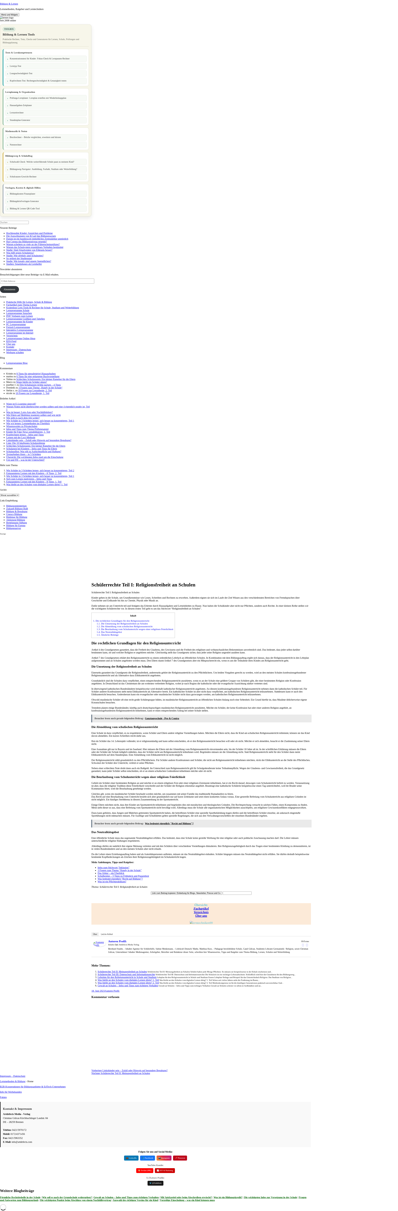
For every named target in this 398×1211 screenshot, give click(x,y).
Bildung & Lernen (9, 3)
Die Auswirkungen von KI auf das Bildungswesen (31, 236)
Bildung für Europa (15, 525)
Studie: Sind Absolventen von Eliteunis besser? (29, 250)
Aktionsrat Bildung (15, 520)
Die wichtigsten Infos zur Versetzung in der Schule (270, 1197)
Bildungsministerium (16, 506)
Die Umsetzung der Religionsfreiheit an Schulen (122, 623)
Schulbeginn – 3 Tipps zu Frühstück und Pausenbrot (123, 876)
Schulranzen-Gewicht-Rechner (23, 176)
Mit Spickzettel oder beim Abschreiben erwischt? (186, 1197)
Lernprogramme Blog (17, 363)
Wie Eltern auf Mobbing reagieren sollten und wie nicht (33, 415)
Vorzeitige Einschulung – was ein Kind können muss (187, 1200)
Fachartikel (201, 908)
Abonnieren (9, 289)
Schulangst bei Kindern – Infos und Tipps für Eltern (31, 448)
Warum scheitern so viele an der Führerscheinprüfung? (33, 244)
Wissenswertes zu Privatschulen (21, 426)
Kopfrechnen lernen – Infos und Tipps (25, 434)
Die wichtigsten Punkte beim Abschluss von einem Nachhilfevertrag (75, 1200)
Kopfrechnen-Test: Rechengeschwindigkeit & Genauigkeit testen (38, 81)
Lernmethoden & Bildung (12, 1081)
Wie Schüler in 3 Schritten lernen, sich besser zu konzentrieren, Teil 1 (40, 420)
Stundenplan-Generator (20, 120)
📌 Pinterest (180, 1158)
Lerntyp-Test (15, 66)
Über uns (10, 344)
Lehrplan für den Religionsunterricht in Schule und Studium (127, 977)
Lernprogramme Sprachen (19, 313)
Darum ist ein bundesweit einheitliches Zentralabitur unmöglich (37, 238)
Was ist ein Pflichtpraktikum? (112, 881)
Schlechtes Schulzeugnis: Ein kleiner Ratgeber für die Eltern (45, 379)
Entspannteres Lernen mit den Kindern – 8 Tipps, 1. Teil (33, 481)
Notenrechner (16, 145)
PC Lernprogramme (16, 324)
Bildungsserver (13, 528)
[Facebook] (303, 945)
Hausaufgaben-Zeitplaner (21, 105)
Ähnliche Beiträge (108, 634)
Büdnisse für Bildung (16, 517)
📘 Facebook (147, 1158)
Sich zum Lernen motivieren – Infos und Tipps (29, 479)
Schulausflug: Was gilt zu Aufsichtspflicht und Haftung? (33, 451)
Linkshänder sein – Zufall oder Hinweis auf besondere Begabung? (38, 440)
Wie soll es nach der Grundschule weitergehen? (67, 1197)
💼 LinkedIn (131, 1158)
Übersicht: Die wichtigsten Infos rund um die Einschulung (34, 457)
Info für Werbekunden (11, 1092)
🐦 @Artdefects (155, 1183)
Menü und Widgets (9, 15)
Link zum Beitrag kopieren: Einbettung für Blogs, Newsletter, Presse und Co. (186, 893)
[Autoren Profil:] (99, 945)
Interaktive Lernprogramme (19, 330)
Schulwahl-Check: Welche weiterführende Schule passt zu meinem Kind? (42, 162)
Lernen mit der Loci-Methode (20, 437)
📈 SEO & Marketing (165, 1170)
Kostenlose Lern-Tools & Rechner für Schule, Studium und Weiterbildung (42, 307)
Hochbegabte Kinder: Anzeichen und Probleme (29, 233)
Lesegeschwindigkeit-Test (21, 73)
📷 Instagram (164, 1158)
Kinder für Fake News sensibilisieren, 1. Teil (28, 432)
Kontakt (10, 347)
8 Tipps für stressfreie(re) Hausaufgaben (36, 373)
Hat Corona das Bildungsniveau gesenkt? (26, 241)
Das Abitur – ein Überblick (111, 873)
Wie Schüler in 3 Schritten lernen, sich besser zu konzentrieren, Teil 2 (40, 470)
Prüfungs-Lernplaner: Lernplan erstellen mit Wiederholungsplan (38, 98)
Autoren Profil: (117, 941)
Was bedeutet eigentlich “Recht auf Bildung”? (120, 878)
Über (95, 934)
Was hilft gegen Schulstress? (20, 252)
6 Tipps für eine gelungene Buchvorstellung (37, 376)
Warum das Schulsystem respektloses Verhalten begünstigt (34, 247)
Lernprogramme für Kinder (19, 321)
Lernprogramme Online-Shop (20, 338)
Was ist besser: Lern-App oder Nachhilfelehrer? (29, 412)
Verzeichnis (12, 335)
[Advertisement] (45, 557)
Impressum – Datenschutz (12, 1076)
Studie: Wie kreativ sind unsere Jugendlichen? (28, 261)
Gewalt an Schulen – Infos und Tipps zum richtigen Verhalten (128, 985)
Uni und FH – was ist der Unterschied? (25, 460)
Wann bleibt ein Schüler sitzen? (31, 382)
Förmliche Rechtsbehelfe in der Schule (20, 1197)
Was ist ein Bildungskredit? (228, 1197)
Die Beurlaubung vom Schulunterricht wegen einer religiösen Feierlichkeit (135, 629)
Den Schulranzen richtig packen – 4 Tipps (40, 385)
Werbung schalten (15, 352)
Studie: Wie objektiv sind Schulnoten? (25, 255)
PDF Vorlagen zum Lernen (19, 316)
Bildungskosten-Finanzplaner (22, 194)
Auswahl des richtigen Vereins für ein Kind (135, 1200)
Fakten (3, 1097)
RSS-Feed (11, 341)
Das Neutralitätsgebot (109, 632)
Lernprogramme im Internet (19, 333)
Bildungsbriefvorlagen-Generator (24, 201)
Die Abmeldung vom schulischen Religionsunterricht (125, 626)
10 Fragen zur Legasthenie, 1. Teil (32, 393)
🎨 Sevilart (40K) (144, 1170)
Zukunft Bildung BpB (17, 508)
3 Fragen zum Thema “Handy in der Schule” (120, 870)
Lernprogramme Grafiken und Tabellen (25, 319)
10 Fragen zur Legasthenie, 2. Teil (35, 390)
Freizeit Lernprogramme (18, 327)
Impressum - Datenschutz (18, 349)
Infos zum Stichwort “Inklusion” (114, 867)
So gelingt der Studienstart (19, 258)
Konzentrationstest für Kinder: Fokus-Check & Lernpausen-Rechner (40, 58)
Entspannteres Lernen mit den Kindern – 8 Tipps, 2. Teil (33, 473)
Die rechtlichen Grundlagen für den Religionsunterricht (121, 620)
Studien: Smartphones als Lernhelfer (24, 264)
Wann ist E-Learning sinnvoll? (21, 404)
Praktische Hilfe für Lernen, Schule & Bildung (29, 302)
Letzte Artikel (107, 934)
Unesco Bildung (14, 514)
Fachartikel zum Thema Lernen (21, 304)
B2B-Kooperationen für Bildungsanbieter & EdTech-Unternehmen (33, 1086)
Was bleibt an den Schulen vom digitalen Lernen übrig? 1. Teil (36, 484)
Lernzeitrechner (17, 112)
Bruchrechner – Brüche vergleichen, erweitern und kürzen (35, 137)
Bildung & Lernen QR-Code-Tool (25, 208)
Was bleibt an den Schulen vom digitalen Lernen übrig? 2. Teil (128, 982)
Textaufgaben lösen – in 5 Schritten (23, 454)
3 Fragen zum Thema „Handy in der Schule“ (40, 387)
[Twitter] (307, 945)
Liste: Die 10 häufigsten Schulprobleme (25, 443)
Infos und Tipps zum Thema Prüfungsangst (27, 429)
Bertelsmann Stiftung (16, 522)
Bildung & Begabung (16, 511)
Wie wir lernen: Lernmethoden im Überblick (28, 423)
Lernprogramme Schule (17, 310)
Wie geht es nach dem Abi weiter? (23, 418)
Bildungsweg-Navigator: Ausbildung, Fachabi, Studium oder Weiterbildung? (43, 169)
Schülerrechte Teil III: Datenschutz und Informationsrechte (126, 974)
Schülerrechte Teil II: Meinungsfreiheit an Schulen (122, 971)
